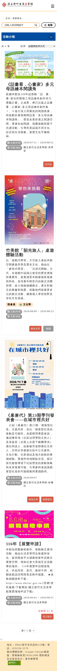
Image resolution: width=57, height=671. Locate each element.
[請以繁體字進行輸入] (36, 25)
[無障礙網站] (14, 665)
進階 (50, 25)
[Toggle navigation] (53, 6)
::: (2, 18)
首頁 (8, 18)
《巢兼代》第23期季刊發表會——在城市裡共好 (30, 417)
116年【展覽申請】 (24, 544)
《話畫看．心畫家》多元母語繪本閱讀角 (30, 86)
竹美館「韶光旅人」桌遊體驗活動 (30, 252)
